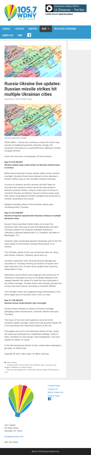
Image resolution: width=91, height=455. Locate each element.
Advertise (33, 29)
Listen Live (19, 29)
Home (20, 35)
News (44, 29)
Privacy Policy (54, 396)
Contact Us (53, 389)
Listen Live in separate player (59, 14)
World (14, 362)
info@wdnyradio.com (13, 436)
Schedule (6, 29)
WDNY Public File (55, 392)
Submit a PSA (7, 35)
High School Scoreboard (65, 29)
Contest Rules (54, 386)
